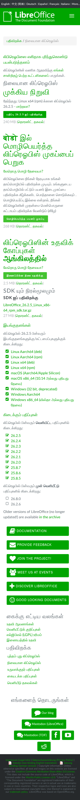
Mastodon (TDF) (35, 735)
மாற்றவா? (23, 106)
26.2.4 (16, 441)
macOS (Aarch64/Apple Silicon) (35, 373)
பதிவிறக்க (14, 41)
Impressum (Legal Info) (18, 760)
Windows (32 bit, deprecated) (34, 389)
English (5, 4)
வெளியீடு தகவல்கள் (22, 683)
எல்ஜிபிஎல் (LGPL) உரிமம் (24, 635)
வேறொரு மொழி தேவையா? (23, 171)
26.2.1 (16, 457)
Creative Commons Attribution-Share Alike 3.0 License (45, 771)
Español (43, 4)
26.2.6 (16, 504)
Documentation (31, 530)
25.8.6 (16, 473)
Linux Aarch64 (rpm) (26, 357)
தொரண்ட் (25, 122)
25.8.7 (16, 468)
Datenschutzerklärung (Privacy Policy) (52, 760)
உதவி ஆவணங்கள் (20, 624)
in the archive (49, 517)
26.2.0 (16, 462)
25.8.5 (16, 478)
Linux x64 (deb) (22, 362)
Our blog (47, 713)
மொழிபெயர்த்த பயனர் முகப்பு (26, 219)
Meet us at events (34, 572)
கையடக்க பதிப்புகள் (22, 676)
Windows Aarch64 (25, 394)
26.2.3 (16, 446)
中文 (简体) (18, 4)
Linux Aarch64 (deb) (26, 352)
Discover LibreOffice (36, 585)
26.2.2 (16, 452)
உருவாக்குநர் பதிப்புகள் (23, 669)
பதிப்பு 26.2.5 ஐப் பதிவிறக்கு (25, 114)
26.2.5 (16, 435)
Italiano (65, 4)
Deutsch (31, 4)
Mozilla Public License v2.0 (40, 777)
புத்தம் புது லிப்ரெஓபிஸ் (23, 656)
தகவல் (39, 122)
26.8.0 (16, 499)
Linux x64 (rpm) (23, 368)
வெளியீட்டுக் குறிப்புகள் (24, 629)
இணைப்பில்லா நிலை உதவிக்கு (25, 275)
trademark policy (19, 792)
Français (54, 4)
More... (76, 4)
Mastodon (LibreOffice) (47, 724)
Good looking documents (40, 599)
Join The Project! (33, 558)
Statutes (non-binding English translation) (34, 763)
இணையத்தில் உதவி (21, 640)
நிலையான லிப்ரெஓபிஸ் (24, 663)
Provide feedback (34, 544)
